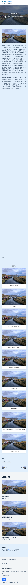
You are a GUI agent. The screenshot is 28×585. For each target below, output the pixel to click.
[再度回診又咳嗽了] (14, 487)
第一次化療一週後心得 (14, 451)
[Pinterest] (6, 563)
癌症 (9, 461)
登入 (9, 550)
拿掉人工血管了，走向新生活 (9, 538)
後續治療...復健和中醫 (14, 367)
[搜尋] (23, 2)
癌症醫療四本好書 (14, 286)
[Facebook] (2, 563)
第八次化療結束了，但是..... (14, 347)
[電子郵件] (4, 563)
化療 (4, 461)
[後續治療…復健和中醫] (14, 508)
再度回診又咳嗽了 (6, 496)
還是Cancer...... (14, 306)
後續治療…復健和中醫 (7, 517)
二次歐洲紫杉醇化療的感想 (14, 327)
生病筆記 (21, 16)
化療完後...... (14, 388)
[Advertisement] (14, 109)
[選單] (25, 2)
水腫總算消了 (14, 408)
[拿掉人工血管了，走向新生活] (14, 529)
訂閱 (4, 579)
